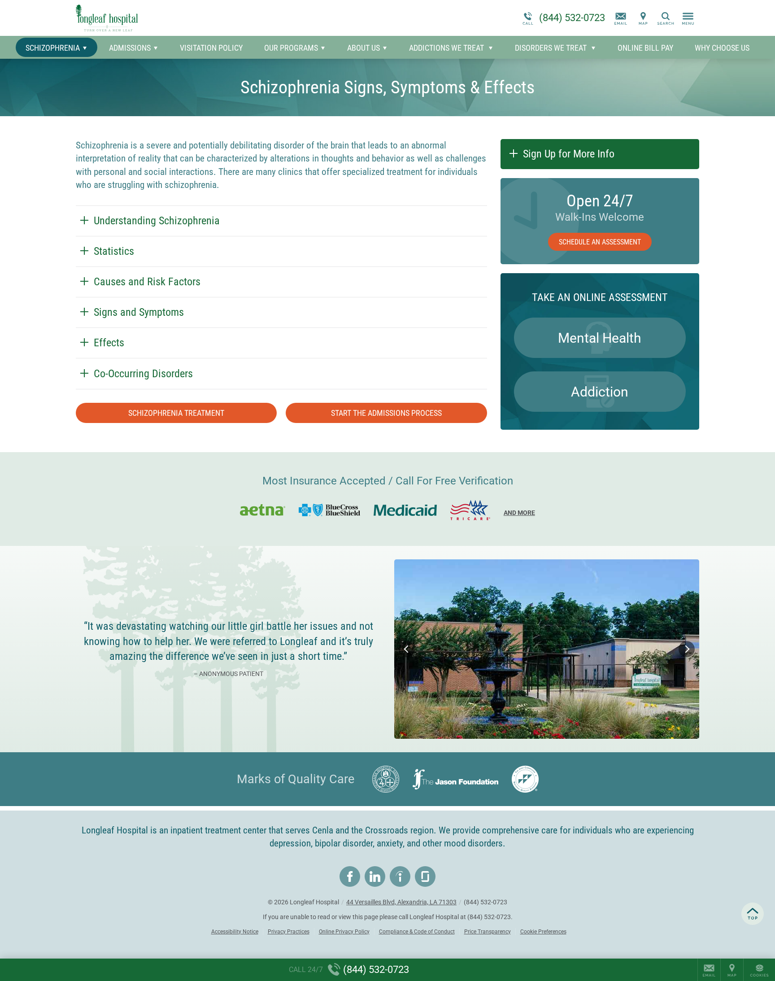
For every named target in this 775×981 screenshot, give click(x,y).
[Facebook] (350, 876)
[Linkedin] (375, 876)
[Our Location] (643, 18)
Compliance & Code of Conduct (417, 932)
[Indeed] (400, 876)
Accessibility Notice (234, 932)
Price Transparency (487, 932)
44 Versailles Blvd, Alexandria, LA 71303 (401, 902)
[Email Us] (621, 18)
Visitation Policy (211, 47)
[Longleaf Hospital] (210, 17)
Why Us (722, 47)
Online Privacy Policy (344, 932)
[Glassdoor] (425, 876)
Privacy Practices (288, 932)
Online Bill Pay (645, 47)
